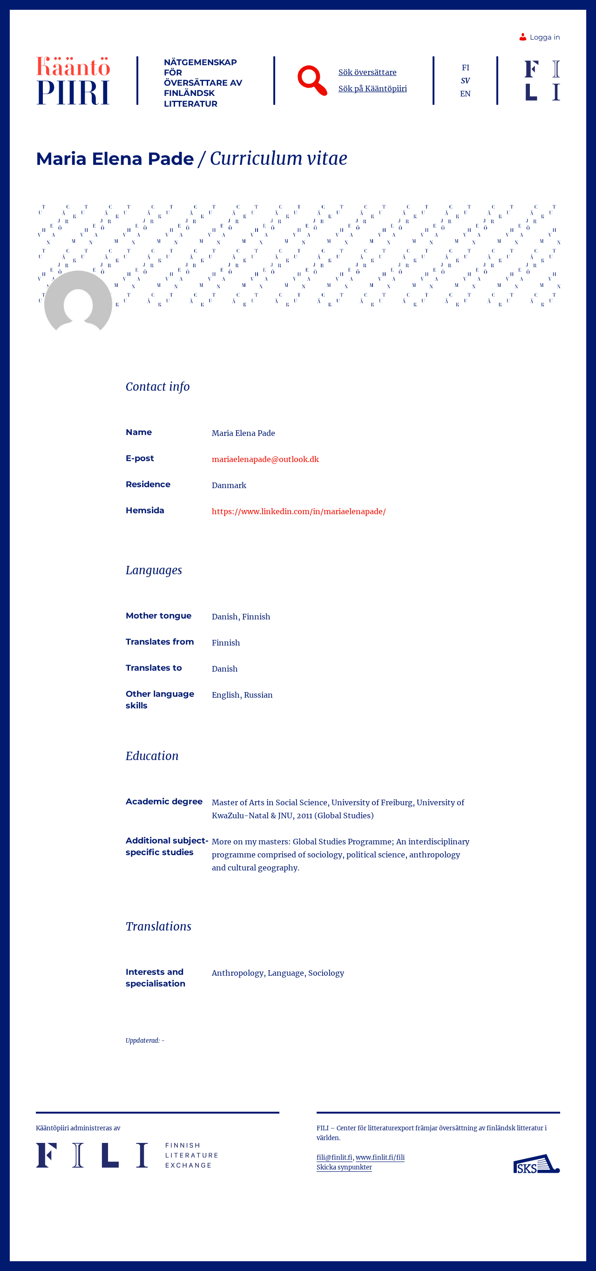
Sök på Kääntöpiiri (373, 88)
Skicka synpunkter (344, 1167)
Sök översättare (368, 72)
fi (465, 67)
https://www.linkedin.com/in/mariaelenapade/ (299, 511)
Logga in (545, 37)
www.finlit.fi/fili (380, 1158)
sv (465, 80)
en (465, 93)
